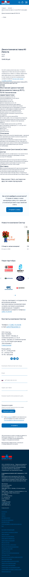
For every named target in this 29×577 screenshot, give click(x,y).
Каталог (10, 8)
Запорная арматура (6, 571)
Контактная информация (7, 520)
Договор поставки (6, 522)
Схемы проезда (6, 345)
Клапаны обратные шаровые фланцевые (11, 567)
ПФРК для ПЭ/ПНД (6, 551)
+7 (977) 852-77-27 (6, 503)
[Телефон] (14, 358)
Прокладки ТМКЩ (6, 555)
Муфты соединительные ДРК (8, 540)
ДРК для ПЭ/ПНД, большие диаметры (10, 546)
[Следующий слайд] (28, 278)
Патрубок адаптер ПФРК (7, 548)
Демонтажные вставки (7, 559)
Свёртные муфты (5, 534)
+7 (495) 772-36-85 (14, 325)
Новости (3, 516)
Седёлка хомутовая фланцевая (9, 563)
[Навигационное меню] (26, 2)
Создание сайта (5, 508)
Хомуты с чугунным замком (8, 536)
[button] (19, 2)
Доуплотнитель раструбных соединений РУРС (12, 557)
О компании (4, 511)
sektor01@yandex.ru (13, 327)
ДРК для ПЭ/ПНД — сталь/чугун (9, 544)
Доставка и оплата (6, 518)
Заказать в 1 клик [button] (21, 64)
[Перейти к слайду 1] (13, 295)
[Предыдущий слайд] (0, 278)
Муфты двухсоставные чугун (8, 538)
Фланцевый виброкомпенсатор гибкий (10, 561)
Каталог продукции (8, 530)
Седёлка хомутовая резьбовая (8, 565)
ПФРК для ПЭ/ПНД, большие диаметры (10, 553)
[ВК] (11, 358)
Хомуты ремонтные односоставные (10, 532)
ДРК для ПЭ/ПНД (5, 542)
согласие (9, 417)
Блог (3, 526)
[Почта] (17, 358)
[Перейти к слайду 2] (15, 295)
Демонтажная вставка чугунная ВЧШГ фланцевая (14, 10)
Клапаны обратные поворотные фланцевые (11, 569)
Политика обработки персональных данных (12, 524)
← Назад (4, 17)
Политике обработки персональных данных (14, 420)
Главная (4, 8)
